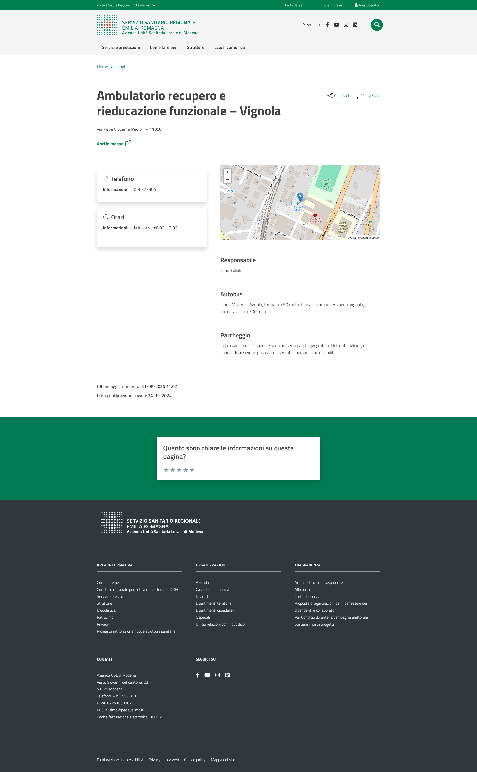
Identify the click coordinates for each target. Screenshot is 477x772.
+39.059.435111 (126, 696)
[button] (377, 24)
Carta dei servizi (307, 596)
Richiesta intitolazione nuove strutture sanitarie (136, 631)
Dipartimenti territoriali (214, 603)
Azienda (202, 582)
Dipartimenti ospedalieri (215, 610)
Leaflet (352, 237)
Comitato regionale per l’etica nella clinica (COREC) (138, 589)
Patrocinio (105, 617)
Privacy (103, 624)
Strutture (104, 603)
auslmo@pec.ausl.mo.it (124, 710)
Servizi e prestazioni (113, 596)
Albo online (304, 589)
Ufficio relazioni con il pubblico (220, 624)
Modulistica (106, 610)
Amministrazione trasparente (319, 582)
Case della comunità (212, 589)
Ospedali (203, 617)
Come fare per (108, 582)
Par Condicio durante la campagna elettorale (331, 617)
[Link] (150, 25)
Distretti (202, 596)
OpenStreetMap (369, 237)
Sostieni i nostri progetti (314, 624)
